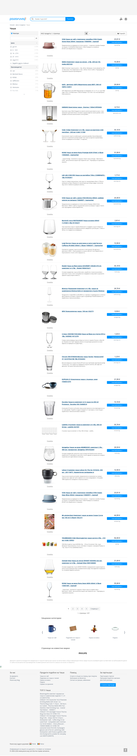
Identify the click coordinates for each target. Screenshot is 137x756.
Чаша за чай (52, 638)
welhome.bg (117, 136)
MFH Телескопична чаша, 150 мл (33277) (78, 311)
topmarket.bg (117, 158)
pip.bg (117, 68)
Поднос (115, 638)
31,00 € (117, 152)
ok (36, 38)
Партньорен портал (107, 676)
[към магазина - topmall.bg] (51, 45)
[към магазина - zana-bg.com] (51, 181)
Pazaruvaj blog (15, 680)
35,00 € (117, 583)
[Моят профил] (126, 19)
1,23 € (117, 356)
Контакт (12, 678)
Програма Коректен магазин (110, 678)
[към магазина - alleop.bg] (51, 476)
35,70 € (117, 424)
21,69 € (117, 561)
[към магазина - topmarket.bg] (51, 158)
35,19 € (117, 266)
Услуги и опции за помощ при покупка (83, 676)
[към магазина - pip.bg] (51, 68)
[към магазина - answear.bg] (51, 521)
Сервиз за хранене (46, 684)
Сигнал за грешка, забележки (80, 680)
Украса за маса (94, 638)
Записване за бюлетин (78, 678)
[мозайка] (89, 33)
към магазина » (117, 42)
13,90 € (117, 243)
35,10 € (117, 130)
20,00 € (117, 84)
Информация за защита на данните (22, 749)
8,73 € (117, 107)
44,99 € (117, 515)
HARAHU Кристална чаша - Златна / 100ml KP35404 (82, 107)
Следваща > (95, 609)
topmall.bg (117, 45)
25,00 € (117, 198)
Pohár (34, 744)
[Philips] (83, 653)
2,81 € (117, 220)
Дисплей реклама (106, 680)
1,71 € (117, 175)
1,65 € (117, 334)
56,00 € (117, 538)
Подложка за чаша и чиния (73, 639)
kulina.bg (117, 272)
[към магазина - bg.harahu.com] (51, 113)
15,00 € (117, 62)
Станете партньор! (108, 685)
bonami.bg (117, 408)
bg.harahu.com (117, 113)
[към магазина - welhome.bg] (51, 136)
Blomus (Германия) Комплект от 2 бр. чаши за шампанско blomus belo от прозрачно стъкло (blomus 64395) (83, 290)
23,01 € (117, 39)
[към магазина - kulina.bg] (51, 272)
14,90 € (117, 470)
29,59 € (117, 447)
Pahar (42, 744)
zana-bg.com (117, 181)
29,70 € (117, 288)
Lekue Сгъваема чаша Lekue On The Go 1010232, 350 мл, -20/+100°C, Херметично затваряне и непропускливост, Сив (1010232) (82, 472)
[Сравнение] (121, 19)
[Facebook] (125, 749)
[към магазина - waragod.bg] (51, 317)
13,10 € (117, 402)
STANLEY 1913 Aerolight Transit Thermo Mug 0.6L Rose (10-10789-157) (53, 713)
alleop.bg (117, 476)
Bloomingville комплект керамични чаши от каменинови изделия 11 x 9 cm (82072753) (52, 696)
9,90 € (117, 311)
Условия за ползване (43, 749)
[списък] (86, 33)
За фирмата (14, 676)
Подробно (50, 55)
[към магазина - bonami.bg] (51, 408)
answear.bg (117, 521)
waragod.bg (117, 317)
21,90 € (117, 379)
